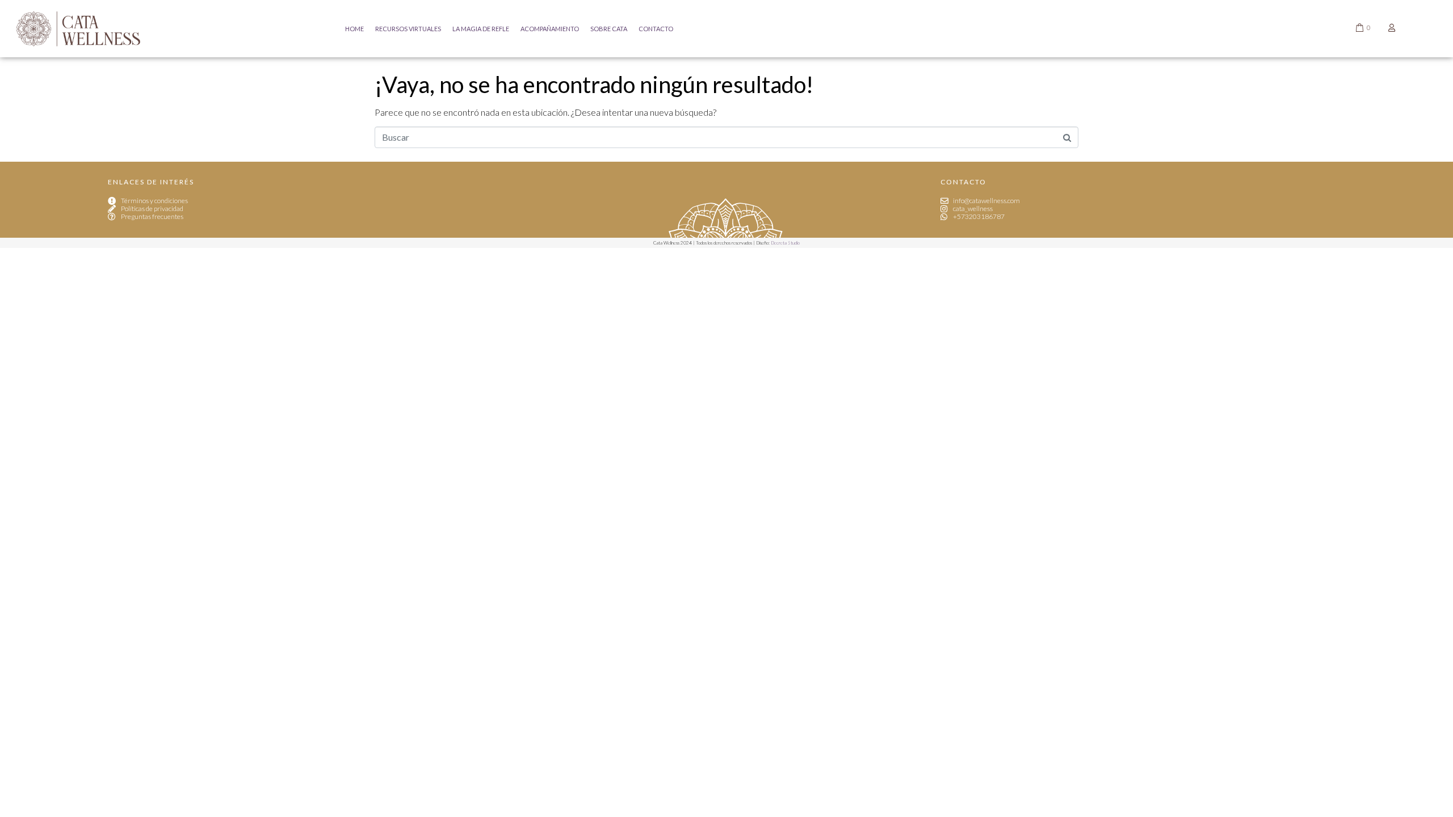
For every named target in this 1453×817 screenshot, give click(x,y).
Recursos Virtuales (408, 28)
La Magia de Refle (480, 28)
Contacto (656, 28)
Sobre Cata (608, 28)
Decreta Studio (785, 243)
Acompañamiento (549, 28)
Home (354, 28)
